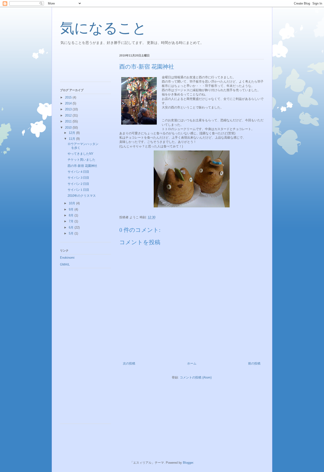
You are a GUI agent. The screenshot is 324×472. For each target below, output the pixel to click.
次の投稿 (129, 363)
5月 (71, 233)
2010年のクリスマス (82, 195)
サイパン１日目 (78, 190)
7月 (71, 221)
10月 (72, 203)
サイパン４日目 (78, 171)
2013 (69, 109)
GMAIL (65, 264)
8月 (71, 215)
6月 (71, 227)
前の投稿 (254, 363)
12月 (72, 133)
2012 (69, 115)
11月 (72, 138)
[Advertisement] (81, 66)
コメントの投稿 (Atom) (196, 377)
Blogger (188, 462)
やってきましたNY (80, 153)
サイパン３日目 (78, 177)
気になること (103, 28)
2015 (69, 97)
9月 (71, 209)
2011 (69, 121)
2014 (69, 103)
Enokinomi (67, 257)
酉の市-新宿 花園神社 (82, 166)
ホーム (191, 363)
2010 (69, 127)
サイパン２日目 (78, 184)
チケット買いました (81, 159)
